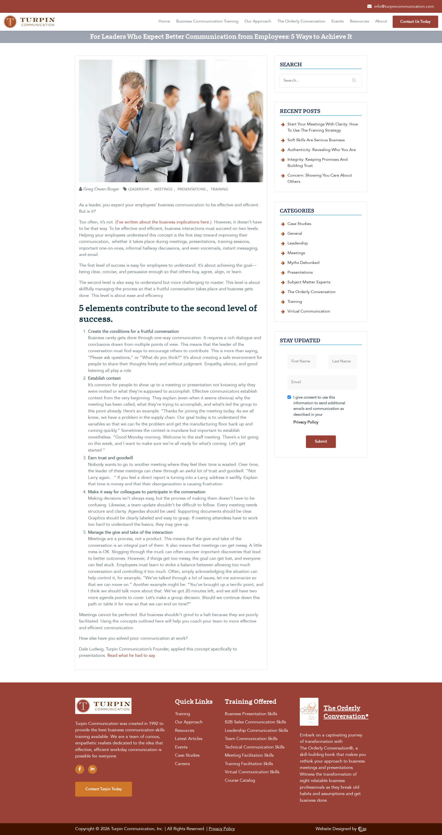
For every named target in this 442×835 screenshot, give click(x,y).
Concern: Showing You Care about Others (320, 179)
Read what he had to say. (131, 656)
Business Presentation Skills (251, 714)
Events (338, 21)
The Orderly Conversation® (326, 748)
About (381, 21)
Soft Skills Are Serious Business (316, 140)
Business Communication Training (207, 21)
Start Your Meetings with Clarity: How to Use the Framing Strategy (323, 127)
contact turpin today (103, 789)
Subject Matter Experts (309, 282)
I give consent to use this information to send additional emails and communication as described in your (319, 410)
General (295, 234)
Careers (182, 764)
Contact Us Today (415, 22)
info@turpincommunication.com (404, 7)
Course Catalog (240, 780)
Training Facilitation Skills (249, 764)
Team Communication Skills (251, 739)
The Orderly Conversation (301, 21)
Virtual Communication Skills (252, 772)
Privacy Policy (305, 422)
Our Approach (258, 21)
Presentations (192, 189)
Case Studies (299, 224)
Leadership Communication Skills (256, 731)
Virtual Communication (309, 311)
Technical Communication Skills (254, 747)
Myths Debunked (303, 263)
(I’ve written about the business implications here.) (163, 222)
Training (219, 189)
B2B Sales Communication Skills (255, 722)
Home (164, 21)
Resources (359, 21)
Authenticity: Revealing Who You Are (322, 150)
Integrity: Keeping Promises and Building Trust (318, 163)
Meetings (163, 189)
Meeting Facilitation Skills (249, 755)
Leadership (138, 189)
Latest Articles (188, 739)
